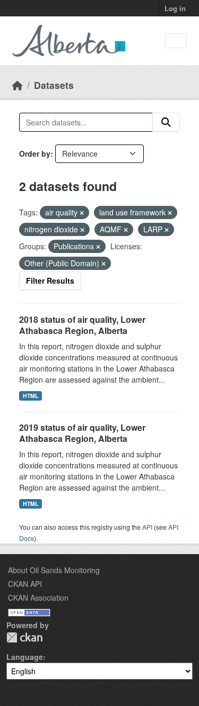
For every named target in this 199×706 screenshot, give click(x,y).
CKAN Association (38, 597)
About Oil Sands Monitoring (54, 570)
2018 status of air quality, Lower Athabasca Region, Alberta (82, 325)
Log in (175, 8)
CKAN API (25, 583)
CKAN (24, 637)
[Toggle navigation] (176, 41)
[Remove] (82, 213)
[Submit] (166, 122)
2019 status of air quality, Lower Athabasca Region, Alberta (82, 433)
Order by (34, 153)
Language (24, 656)
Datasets (54, 85)
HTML (30, 396)
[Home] (17, 85)
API (147, 526)
